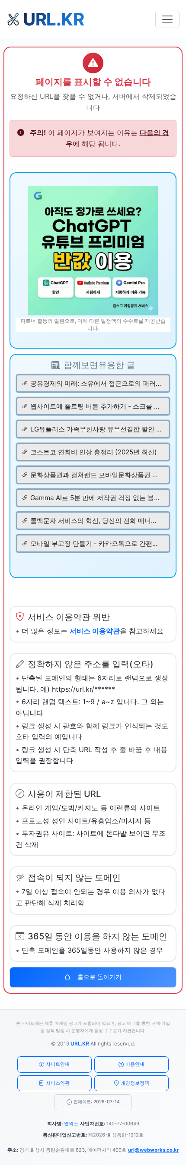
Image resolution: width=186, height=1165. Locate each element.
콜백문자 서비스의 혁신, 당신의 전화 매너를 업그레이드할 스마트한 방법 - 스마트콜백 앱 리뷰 (96, 520)
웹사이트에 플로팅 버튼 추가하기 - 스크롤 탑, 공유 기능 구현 (96, 406)
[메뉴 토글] (167, 19)
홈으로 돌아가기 (99, 976)
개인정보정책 (135, 1083)
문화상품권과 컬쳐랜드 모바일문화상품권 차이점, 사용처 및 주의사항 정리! (96, 475)
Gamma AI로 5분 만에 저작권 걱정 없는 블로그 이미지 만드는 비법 (96, 498)
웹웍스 (71, 1124)
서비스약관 (58, 1083)
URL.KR (80, 1043)
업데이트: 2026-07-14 (97, 1102)
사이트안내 (58, 1064)
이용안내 (134, 1064)
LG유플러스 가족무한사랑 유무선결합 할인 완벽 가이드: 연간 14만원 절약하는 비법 (96, 429)
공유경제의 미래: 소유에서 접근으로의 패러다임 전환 (96, 383)
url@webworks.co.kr (153, 1150)
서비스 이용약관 (95, 631)
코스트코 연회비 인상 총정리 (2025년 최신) (93, 452)
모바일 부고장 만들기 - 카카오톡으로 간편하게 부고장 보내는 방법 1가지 (96, 543)
